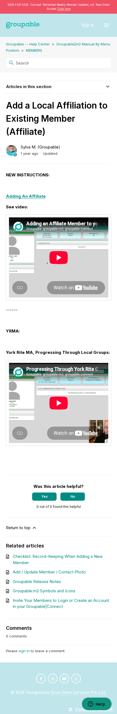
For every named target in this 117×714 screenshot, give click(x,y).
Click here (63, 8)
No (72, 496)
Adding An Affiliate (26, 196)
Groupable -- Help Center (28, 44)
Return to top (19, 527)
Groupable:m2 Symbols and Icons (44, 590)
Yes (44, 496)
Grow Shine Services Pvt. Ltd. (78, 692)
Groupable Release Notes (37, 581)
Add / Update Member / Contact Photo (49, 572)
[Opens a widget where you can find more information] (97, 704)
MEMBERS (34, 50)
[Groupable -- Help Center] (23, 25)
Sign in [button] (88, 25)
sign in (24, 651)
